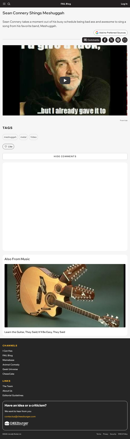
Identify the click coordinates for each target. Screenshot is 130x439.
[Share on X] (111, 40)
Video (33, 137)
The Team (8, 386)
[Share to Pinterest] (118, 40)
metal (23, 137)
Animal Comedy (11, 364)
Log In (124, 3)
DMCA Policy (122, 434)
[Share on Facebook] (104, 40)
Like (10, 146)
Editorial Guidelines (13, 395)
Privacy (105, 434)
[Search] (8, 4)
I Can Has (7, 350)
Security (113, 434)
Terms (99, 434)
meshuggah (10, 137)
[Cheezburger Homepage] (65, 424)
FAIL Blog (66, 3)
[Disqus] (65, 208)
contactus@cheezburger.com (20, 416)
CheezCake (8, 373)
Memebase (8, 360)
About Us (7, 390)
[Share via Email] (124, 40)
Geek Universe (10, 369)
